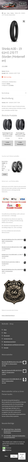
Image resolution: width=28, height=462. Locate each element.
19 (9, 85)
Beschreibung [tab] (5, 93)
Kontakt (6, 347)
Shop (8, 13)
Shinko (12, 85)
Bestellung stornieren (10, 341)
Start (5, 13)
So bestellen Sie (8, 338)
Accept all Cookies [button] (22, 456)
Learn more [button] (5, 445)
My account (7, 335)
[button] (24, 21)
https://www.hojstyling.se (8, 315)
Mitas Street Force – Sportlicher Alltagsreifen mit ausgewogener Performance (12, 430)
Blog (5, 332)
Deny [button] (6, 456)
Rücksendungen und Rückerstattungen (14, 344)
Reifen (12, 13)
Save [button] (14, 456)
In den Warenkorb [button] (7, 143)
